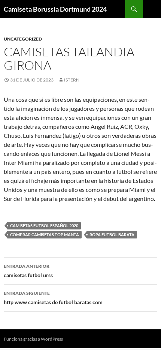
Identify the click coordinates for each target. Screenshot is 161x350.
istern (71, 80)
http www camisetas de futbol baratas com (53, 297)
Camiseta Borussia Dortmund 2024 (55, 9)
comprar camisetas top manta (44, 234)
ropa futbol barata (111, 234)
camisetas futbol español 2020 (44, 225)
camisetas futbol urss (28, 270)
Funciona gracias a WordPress (33, 339)
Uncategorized (23, 39)
